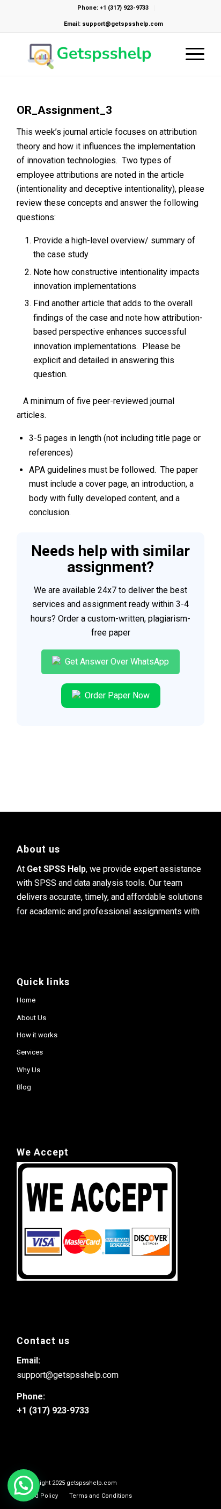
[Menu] (189, 54)
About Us (31, 1018)
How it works (37, 1035)
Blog (24, 1087)
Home (26, 1000)
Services (30, 1052)
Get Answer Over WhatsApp (116, 661)
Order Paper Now (116, 695)
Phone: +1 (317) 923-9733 (113, 7)
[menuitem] (38, 1495)
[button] (24, 1485)
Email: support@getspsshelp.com (113, 23)
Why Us (28, 1070)
